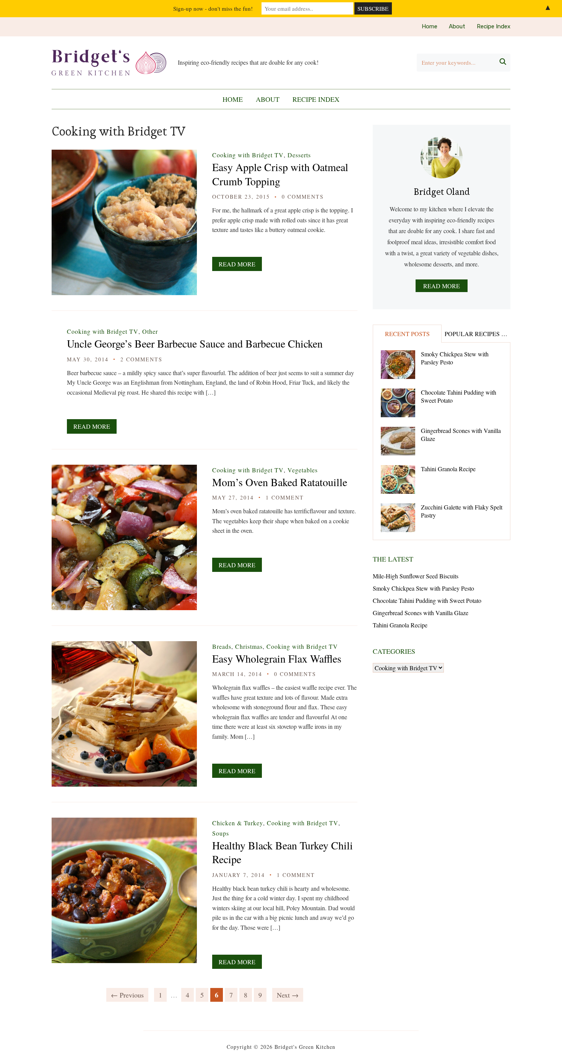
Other (150, 331)
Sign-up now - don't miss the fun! (213, 8)
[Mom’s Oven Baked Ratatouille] (124, 470)
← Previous (127, 994)
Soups (220, 833)
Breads (221, 646)
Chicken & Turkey (237, 823)
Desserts (299, 155)
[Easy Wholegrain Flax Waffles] (124, 646)
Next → (288, 994)
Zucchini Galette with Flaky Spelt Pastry (461, 511)
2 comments (141, 359)
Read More (237, 264)
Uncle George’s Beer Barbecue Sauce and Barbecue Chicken (195, 343)
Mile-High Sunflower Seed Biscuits (415, 576)
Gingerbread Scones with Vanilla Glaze (461, 434)
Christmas (249, 646)
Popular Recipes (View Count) (477, 334)
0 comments (303, 196)
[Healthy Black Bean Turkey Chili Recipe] (124, 823)
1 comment (285, 497)
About (457, 26)
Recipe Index (493, 26)
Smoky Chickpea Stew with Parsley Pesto (455, 358)
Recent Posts (407, 334)
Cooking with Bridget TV (248, 155)
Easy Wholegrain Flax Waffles (276, 658)
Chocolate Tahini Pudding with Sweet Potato (458, 396)
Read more (441, 286)
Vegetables (302, 470)
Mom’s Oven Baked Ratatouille (279, 482)
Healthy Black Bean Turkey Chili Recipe (282, 852)
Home (429, 26)
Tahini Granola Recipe (448, 469)
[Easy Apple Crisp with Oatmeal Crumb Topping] (124, 155)
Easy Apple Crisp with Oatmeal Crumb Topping (280, 174)
